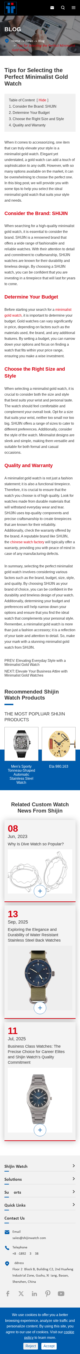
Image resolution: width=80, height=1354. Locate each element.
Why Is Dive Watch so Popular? (36, 844)
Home (16, 41)
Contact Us (14, 1218)
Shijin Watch (16, 1166)
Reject (31, 1346)
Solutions (13, 1179)
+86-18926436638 (25, 1254)
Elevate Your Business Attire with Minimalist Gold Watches (36, 673)
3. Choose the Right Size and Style (36, 119)
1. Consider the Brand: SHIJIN (32, 106)
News (29, 41)
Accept (49, 1346)
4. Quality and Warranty (27, 125)
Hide (42, 100)
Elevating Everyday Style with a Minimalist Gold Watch (35, 663)
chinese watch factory (27, 542)
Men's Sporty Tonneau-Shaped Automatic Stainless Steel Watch (21, 774)
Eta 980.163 (58, 766)
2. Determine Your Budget (29, 113)
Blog (41, 41)
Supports (12, 1192)
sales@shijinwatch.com (29, 1238)
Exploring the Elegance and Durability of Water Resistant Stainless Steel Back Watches (34, 934)
